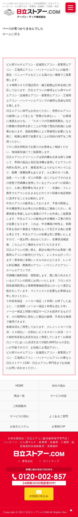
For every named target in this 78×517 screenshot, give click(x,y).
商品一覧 (19, 395)
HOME (19, 385)
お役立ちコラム (19, 426)
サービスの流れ (19, 416)
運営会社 (27, 461)
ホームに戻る (11, 34)
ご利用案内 (19, 406)
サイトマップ (51, 461)
